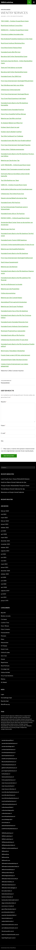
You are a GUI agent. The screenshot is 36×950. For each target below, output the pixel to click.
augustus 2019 (5, 590)
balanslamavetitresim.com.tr (10, 924)
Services (12, 722)
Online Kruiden (5, 652)
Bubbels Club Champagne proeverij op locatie (15, 169)
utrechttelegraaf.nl (7, 819)
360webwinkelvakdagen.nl (9, 888)
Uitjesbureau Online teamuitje (10, 89)
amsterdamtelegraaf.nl (8, 746)
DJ (15, 719)
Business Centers (5, 717)
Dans (8, 719)
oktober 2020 (5, 574)
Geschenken (27, 720)
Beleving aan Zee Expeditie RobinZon (13, 249)
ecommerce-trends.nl (8, 906)
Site (2, 441)
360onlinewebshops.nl (8, 869)
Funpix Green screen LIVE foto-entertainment (15, 355)
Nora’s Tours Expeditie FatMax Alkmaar (13, 114)
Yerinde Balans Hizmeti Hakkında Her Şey (13, 489)
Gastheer (17, 720)
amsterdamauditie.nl (7, 740)
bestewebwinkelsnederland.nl (10, 900)
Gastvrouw (21, 720)
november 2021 (5, 544)
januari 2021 (4, 567)
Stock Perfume (5, 665)
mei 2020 (3, 584)
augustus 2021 (5, 551)
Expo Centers (9, 720)
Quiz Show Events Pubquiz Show (11, 47)
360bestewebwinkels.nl (8, 845)
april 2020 (4, 587)
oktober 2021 (5, 547)
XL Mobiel (4, 682)
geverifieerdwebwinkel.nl (9, 909)
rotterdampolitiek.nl (7, 807)
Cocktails (19, 717)
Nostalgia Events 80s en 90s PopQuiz (13, 335)
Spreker (8, 724)
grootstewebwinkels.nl (8, 912)
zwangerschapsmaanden (6, 729)
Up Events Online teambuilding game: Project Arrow (17, 244)
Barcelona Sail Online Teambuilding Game (14, 56)
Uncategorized (5, 9)
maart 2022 (4, 537)
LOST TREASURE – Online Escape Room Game (15, 165)
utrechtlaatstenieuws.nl (8, 816)
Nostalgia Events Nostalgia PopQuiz (12, 109)
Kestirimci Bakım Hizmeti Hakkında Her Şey (13, 482)
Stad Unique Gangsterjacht (9, 262)
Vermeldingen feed (6, 697)
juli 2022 (3, 531)
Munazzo (3, 636)
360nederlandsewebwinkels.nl (10, 866)
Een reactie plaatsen (17, 16)
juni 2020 (3, 580)
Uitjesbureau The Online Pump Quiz (12, 193)
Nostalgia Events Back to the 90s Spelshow (14, 253)
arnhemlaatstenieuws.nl (8, 749)
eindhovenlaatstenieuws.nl (9, 758)
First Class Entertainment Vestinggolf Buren (15, 94)
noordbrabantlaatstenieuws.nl (10, 792)
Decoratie (12, 719)
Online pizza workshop (8, 293)
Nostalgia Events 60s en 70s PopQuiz (13, 213)
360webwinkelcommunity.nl (10, 878)
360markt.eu (5, 854)
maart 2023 (4, 517)
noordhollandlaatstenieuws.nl (10, 798)
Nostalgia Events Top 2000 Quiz (11, 76)
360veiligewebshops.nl (8, 875)
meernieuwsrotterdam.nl (9, 789)
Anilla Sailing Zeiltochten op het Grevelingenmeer (16, 189)
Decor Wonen (5, 626)
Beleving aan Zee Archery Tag (10, 160)
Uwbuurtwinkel (5, 672)
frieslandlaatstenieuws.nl (9, 764)
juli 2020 (3, 577)
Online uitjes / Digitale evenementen (12, 149)
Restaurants (3, 722)
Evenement (3, 720)
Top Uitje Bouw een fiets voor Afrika (12, 85)
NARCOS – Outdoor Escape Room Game (14, 185)
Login (2, 694)
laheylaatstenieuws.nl (8, 777)
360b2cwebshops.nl (7, 839)
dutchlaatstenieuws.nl (8, 755)
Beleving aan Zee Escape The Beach (12, 306)
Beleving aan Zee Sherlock (9, 266)
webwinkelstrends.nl (7, 921)
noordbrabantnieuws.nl (8, 795)
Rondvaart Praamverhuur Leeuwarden (13, 331)
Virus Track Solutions (7, 675)
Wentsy (3, 679)
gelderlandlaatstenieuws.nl (9, 767)
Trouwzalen (11, 725)
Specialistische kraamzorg (26, 722)
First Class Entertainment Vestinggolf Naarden (15, 145)
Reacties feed (4, 701)
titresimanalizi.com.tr (8, 931)
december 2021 (5, 541)
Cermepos (4, 619)
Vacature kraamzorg (18, 725)
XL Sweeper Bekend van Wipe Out (12, 123)
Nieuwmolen (4, 642)
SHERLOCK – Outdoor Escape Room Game (14, 30)
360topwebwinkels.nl (8, 872)
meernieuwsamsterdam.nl (9, 783)
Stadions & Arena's (14, 724)
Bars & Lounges (23, 715)
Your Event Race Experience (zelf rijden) (13, 98)
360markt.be (5, 857)
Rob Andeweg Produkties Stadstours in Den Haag (16, 39)
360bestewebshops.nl (8, 842)
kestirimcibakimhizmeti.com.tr (10, 934)
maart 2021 (4, 564)
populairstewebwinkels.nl (9, 915)
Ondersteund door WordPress (8, 947)
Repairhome (4, 662)
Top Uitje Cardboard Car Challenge (12, 136)
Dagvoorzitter (4, 719)
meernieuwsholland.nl (8, 786)
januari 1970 (4, 600)
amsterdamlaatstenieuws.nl (9, 743)
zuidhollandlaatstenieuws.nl (10, 828)
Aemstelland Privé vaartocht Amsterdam (14, 302)
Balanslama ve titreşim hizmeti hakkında (12, 492)
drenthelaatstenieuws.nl (8, 752)
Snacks (18, 722)
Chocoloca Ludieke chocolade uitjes (12, 34)
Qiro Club (4, 656)
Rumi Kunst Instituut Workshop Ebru (13, 43)
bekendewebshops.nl (8, 894)
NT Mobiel (4, 646)
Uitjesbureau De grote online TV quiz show (14, 339)
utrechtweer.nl (6, 822)
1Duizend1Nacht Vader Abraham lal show (14, 359)
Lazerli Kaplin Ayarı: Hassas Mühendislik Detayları (15, 479)
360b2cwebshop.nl (7, 836)
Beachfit (3, 612)
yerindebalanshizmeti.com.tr (10, 928)
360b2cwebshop (7, 2)
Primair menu (34, 2)
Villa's (24, 725)
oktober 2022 (5, 527)
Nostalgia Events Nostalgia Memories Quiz (14, 322)
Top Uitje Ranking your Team (10, 180)
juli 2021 (3, 554)
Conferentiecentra (26, 717)
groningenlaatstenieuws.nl (9, 771)
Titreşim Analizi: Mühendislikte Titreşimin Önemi (15, 485)
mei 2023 (3, 514)
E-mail (3, 433)
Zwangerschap (23, 727)
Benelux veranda (5, 616)
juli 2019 (3, 594)
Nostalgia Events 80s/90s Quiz (10, 52)
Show (16, 722)
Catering (15, 717)
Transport (26, 724)
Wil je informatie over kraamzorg (8, 727)
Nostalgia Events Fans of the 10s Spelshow (14, 311)
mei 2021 (3, 560)
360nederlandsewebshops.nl (10, 863)
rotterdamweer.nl (7, 813)
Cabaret (11, 717)
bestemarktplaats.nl (7, 897)
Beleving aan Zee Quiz (8, 229)
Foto (14, 720)
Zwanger (18, 727)
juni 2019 (3, 597)
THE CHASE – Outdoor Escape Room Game (15, 21)
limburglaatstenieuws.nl (8, 780)
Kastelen (32, 720)
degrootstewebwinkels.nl (9, 903)
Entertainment (28, 719)
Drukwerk (23, 719)
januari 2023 (4, 524)
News (2, 639)
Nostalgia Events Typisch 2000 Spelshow (14, 240)
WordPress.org (5, 704)
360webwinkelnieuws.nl (9, 884)
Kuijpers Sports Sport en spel (10, 127)
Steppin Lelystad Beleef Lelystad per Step (14, 198)
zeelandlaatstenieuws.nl (8, 825)
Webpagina (29, 725)
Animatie (7, 715)
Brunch (29, 715)
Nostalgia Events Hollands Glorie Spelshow (14, 326)
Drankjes (18, 719)
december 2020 (5, 570)
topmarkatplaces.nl (7, 918)
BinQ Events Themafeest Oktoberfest (13, 351)
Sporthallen (3, 724)
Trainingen (21, 724)
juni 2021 (3, 557)
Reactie (3, 402)
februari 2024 (5, 511)
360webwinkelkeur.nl (8, 881)
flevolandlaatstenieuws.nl (9, 761)
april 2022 (4, 534)
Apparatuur (12, 715)
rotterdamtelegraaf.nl (8, 810)
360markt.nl (5, 851)
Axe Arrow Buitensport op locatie (11, 284)
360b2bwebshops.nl (7, 833)
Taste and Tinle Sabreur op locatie (11, 67)
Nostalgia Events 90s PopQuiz (10, 202)
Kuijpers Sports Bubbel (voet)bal (11, 131)
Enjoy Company (5, 629)
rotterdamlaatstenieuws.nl (9, 804)
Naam (3, 425)
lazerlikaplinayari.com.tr (9, 938)
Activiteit (3, 715)
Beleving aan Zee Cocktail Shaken (11, 297)
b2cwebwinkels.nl (7, 891)
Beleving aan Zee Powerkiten (10, 289)
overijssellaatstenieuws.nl (9, 801)
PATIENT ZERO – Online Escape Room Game (15, 218)
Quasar (3, 659)
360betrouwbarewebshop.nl (10, 848)
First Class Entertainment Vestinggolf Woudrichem (17, 81)
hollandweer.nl (6, 774)
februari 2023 (5, 521)
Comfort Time (5, 622)
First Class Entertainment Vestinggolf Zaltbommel (17, 258)
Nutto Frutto (4, 649)
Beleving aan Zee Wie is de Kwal (11, 118)
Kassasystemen (6, 382)
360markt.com (6, 860)
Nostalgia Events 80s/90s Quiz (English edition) (16, 140)
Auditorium (17, 715)
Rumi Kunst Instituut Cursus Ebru (11, 25)
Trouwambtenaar (4, 725)
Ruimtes (8, 722)
